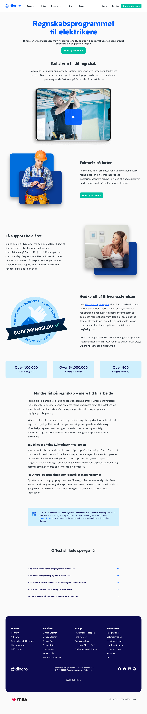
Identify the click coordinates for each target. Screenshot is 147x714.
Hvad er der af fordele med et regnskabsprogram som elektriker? (57, 582)
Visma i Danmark (128, 699)
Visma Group (114, 699)
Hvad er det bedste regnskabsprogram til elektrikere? (51, 569)
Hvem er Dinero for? (85, 645)
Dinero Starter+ (50, 637)
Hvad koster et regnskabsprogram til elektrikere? (49, 575)
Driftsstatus (17, 649)
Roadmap (111, 653)
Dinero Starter (50, 632)
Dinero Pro (48, 641)
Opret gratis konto (73, 50)
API (108, 657)
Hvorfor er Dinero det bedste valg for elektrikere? (50, 589)
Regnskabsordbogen (85, 632)
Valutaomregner (114, 637)
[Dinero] (13, 6)
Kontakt (15, 632)
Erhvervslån (48, 653)
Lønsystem (48, 649)
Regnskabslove (82, 641)
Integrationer (113, 632)
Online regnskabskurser (86, 649)
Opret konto (131, 6)
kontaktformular (47, 518)
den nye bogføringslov (97, 304)
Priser (44, 6)
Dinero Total (49, 645)
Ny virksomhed (114, 641)
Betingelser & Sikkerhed (22, 641)
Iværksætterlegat (115, 645)
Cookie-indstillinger (73, 680)
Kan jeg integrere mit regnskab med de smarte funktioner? (54, 596)
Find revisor (80, 637)
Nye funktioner (18, 645)
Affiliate (15, 637)
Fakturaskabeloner (52, 657)
